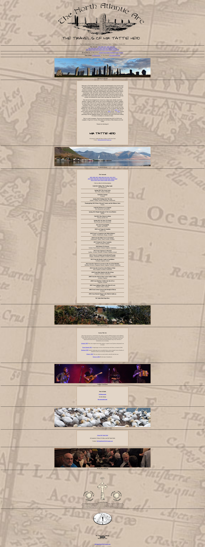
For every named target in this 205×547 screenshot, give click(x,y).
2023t (103, 49)
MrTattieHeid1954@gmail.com (104, 139)
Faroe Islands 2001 (87, 347)
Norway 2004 (96, 357)
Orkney (117, 52)
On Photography (96, 55)
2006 (102, 47)
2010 (113, 47)
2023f (100, 49)
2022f (93, 49)
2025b (117, 49)
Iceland (101, 52)
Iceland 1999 (84, 343)
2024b (110, 49)
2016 (104, 48)
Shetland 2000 (84, 350)
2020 (115, 48)
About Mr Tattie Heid (102, 435)
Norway (121, 52)
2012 (92, 48)
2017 (107, 48)
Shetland (112, 52)
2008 (108, 47)
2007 (105, 47)
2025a (113, 49)
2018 (109, 48)
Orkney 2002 (89, 354)
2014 (98, 48)
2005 (99, 47)
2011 (89, 48)
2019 (112, 48)
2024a (107, 49)
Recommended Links (114, 55)
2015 (101, 48)
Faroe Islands (106, 52)
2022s (90, 49)
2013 (95, 48)
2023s (97, 49)
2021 (87, 49)
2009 (111, 47)
